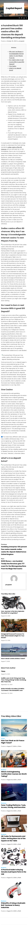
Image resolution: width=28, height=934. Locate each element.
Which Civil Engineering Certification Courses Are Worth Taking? (14, 774)
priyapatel (21, 41)
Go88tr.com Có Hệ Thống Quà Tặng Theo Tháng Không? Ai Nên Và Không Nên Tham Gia (13, 680)
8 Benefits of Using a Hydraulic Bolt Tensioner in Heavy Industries (13, 905)
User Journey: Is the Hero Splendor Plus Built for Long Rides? (12, 612)
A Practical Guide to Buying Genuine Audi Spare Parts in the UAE (13, 872)
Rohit (19, 779)
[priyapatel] (14, 578)
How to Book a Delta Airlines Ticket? (13, 658)
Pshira (19, 746)
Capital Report (14, 8)
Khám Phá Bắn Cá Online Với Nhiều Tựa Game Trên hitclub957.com (12, 689)
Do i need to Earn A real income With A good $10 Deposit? (16, 62)
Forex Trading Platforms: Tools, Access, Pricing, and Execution (13, 806)
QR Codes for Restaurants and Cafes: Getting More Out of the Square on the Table (13, 838)
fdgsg (3, 671)
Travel (3, 738)
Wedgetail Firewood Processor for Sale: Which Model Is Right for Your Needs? (12, 635)
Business (3, 769)
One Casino (12, 66)
